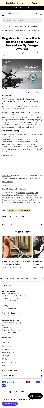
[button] (3, 8)
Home (4, 30)
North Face (13, 202)
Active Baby (6, 175)
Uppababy (30, 193)
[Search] (39, 20)
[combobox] (22, 20)
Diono (4, 195)
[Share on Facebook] (10, 216)
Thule (35, 195)
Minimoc (5, 202)
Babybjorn (11, 195)
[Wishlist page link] (4, 13)
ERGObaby (6, 197)
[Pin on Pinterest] (22, 216)
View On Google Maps (12, 298)
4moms (11, 200)
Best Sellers (10, 3)
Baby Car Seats (7, 182)
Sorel (21, 202)
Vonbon (25, 200)
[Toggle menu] (3, 15)
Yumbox (5, 205)
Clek (36, 193)
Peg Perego (29, 197)
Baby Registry (32, 3)
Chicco (4, 200)
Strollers (5, 185)
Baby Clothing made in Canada (14, 189)
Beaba (29, 195)
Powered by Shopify (25, 399)
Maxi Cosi (38, 197)
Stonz (25, 202)
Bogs (38, 202)
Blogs (11, 30)
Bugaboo (8, 106)
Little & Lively (34, 200)
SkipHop (17, 200)
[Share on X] (16, 216)
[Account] (37, 14)
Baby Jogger (21, 195)
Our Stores (21, 3)
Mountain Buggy (17, 197)
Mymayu (32, 202)
